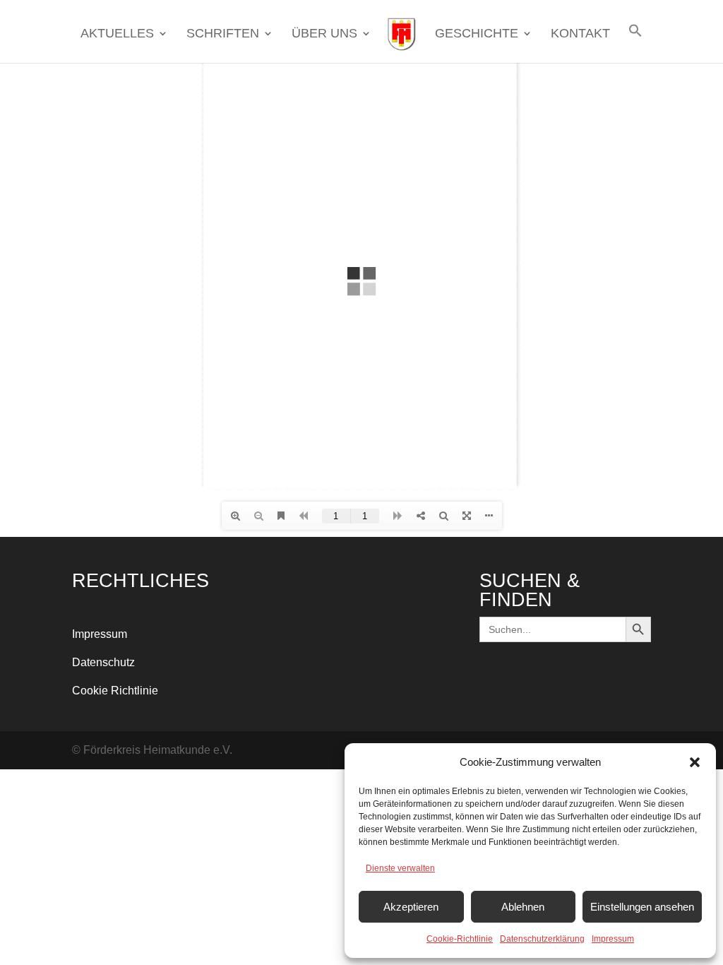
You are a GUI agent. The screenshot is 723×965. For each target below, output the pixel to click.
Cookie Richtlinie (115, 691)
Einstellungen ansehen (642, 907)
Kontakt (580, 34)
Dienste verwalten (400, 868)
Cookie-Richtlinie (459, 939)
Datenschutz (103, 662)
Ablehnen (522, 907)
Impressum (613, 939)
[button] (695, 762)
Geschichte (476, 34)
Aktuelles (117, 34)
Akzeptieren (410, 907)
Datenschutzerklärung (542, 939)
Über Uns (324, 34)
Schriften (222, 34)
